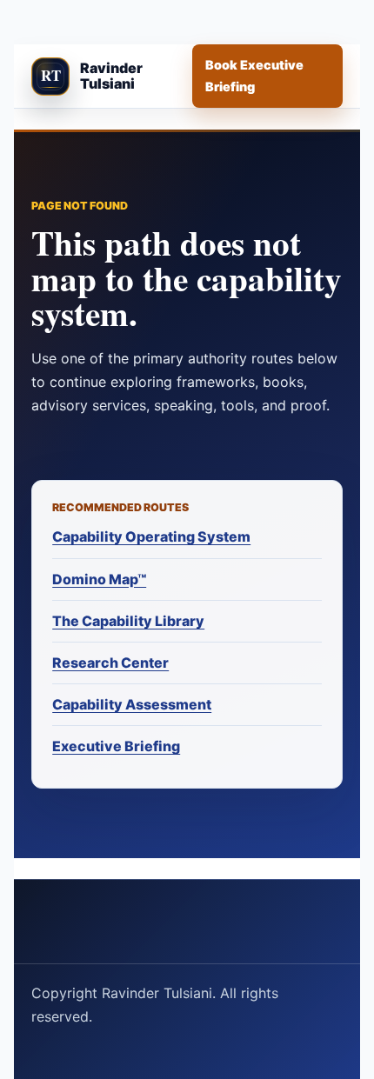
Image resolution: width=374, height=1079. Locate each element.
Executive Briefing (116, 746)
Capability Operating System (151, 536)
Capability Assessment (131, 704)
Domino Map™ (99, 579)
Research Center (110, 662)
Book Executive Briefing (254, 75)
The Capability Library (128, 620)
